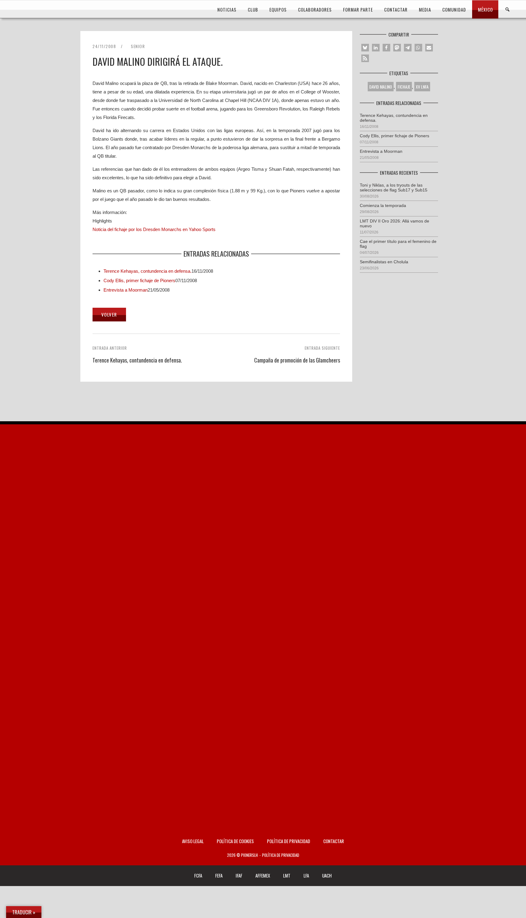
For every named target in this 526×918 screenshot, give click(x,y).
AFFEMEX (262, 875)
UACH (327, 875)
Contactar (333, 841)
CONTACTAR (396, 9)
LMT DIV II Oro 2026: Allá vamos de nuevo (394, 223)
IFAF (239, 875)
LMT (286, 875)
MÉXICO (485, 9)
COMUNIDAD (454, 9)
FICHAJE (404, 86)
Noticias (227, 9)
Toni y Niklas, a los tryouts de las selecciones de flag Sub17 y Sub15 (393, 187)
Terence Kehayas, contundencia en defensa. (147, 271)
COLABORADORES (315, 9)
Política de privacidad (288, 841)
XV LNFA (422, 86)
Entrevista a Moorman (125, 290)
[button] (365, 47)
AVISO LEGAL (193, 841)
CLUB (253, 9)
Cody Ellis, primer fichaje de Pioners (139, 280)
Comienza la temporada (383, 205)
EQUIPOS (278, 9)
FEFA (219, 875)
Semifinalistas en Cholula (384, 261)
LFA (306, 875)
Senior (138, 46)
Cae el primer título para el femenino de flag (398, 244)
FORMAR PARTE (358, 9)
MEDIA (425, 9)
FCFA (198, 875)
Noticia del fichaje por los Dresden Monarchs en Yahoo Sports (154, 229)
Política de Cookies (235, 841)
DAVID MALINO (380, 86)
